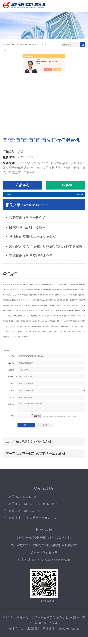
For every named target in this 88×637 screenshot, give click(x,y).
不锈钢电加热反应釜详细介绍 (30, 256)
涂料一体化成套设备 (44, 552)
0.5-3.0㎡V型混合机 (36, 441)
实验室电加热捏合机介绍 (27, 217)
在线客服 (65, 185)
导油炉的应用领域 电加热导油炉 (33, 236)
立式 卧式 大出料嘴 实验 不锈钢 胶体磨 (44, 560)
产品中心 (21, 44)
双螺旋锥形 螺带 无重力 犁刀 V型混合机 (44, 537)
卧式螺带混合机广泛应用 (27, 227)
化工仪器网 (31, 628)
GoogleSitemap (68, 628)
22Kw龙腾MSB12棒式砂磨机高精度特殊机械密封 (44, 545)
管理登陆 (48, 628)
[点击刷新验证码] (35, 416)
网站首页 (14, 44)
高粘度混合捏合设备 (30, 44)
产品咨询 (22, 185)
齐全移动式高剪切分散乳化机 (43, 453)
